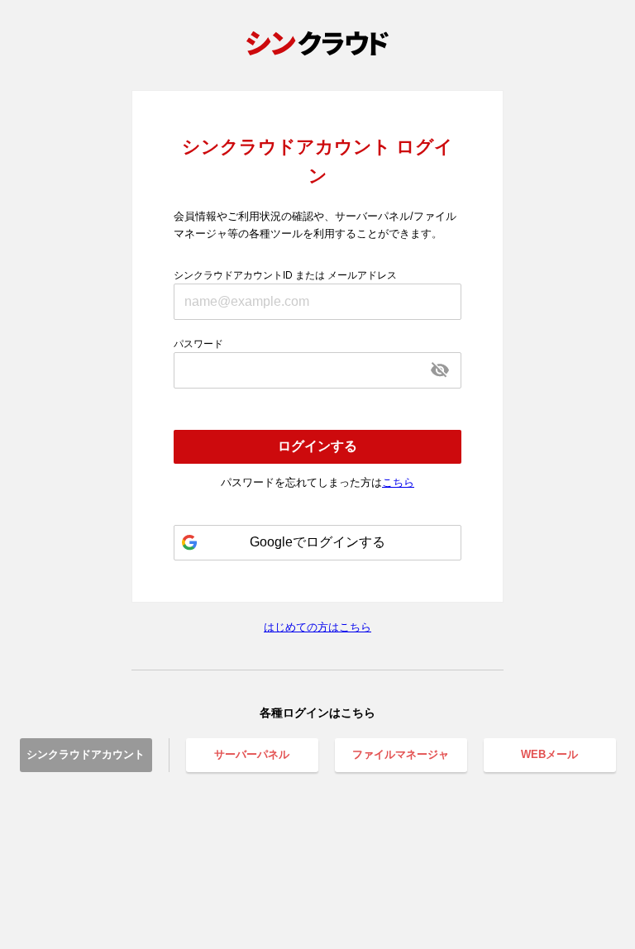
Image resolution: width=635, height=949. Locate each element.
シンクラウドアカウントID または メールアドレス (285, 275)
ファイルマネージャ (400, 754)
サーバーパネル (251, 754)
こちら (398, 482)
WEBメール (549, 754)
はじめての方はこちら (317, 627)
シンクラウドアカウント (85, 754)
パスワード (198, 344)
